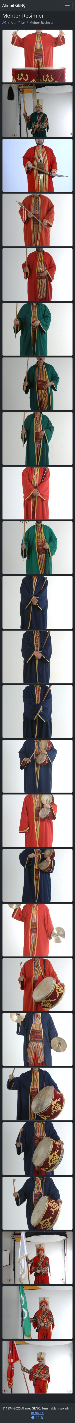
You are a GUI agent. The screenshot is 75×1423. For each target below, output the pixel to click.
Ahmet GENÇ (14, 5)
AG (4, 22)
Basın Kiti (37, 1413)
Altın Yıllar (18, 22)
